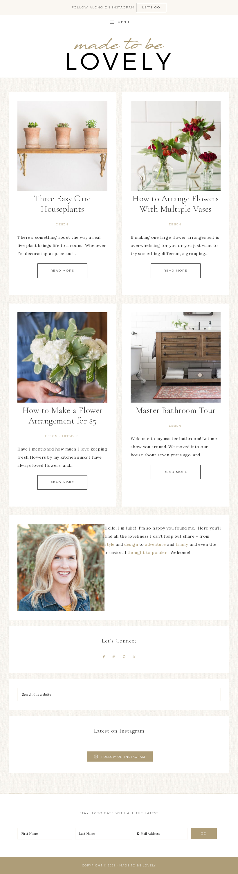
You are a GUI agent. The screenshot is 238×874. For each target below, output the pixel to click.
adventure (155, 544)
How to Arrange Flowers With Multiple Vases (175, 203)
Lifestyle (70, 436)
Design (62, 224)
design (131, 544)
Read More (62, 270)
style (109, 544)
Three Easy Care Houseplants (62, 203)
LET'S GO (151, 7)
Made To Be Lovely (119, 53)
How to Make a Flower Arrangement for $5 (62, 415)
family (181, 544)
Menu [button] (123, 22)
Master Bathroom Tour (176, 410)
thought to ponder (147, 552)
